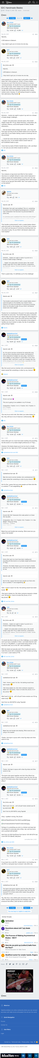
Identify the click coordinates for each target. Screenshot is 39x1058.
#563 (36, 113)
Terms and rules (16, 1042)
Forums (3, 1021)
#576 (36, 722)
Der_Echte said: (7, 65)
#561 (36, 34)
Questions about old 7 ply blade (17, 928)
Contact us (4, 1025)
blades (19, 10)
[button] (3, 2)
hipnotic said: (7, 204)
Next (26, 18)
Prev (13, 18)
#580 (36, 881)
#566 (36, 250)
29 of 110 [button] (19, 18)
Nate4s (9, 191)
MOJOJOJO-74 (28, 942)
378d (35, 959)
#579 (36, 859)
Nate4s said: (6, 296)
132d (35, 942)
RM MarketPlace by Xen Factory (14, 1046)
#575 (36, 674)
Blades (7, 923)
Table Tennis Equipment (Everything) (15, 957)
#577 (36, 761)
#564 (36, 168)
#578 (36, 799)
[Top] (35, 1042)
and (10, 452)
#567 (36, 293)
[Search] (33, 2)
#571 (36, 470)
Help (31, 1042)
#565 (36, 201)
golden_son (29, 932)
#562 (36, 61)
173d (35, 932)
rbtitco (31, 959)
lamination (9, 921)
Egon (31, 952)
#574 (36, 617)
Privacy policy (25, 1042)
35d (35, 952)
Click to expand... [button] (19, 220)
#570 (36, 438)
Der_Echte (10, 22)
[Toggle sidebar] (37, 2)
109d (35, 925)
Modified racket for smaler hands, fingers (21, 955)
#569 (36, 392)
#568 (36, 345)
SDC (3, 10)
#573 (36, 552)
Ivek (8, 607)
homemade (26, 10)
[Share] (33, 34)
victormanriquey (28, 925)
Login (2, 1033)
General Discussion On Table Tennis (15, 949)
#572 (36, 508)
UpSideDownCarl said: (9, 473)
